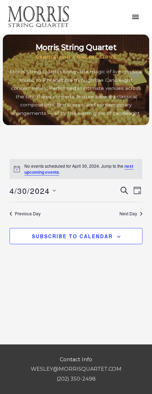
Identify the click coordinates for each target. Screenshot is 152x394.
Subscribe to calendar (72, 236)
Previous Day (28, 213)
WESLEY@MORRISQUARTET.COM (76, 369)
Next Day (128, 213)
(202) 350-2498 (76, 379)
